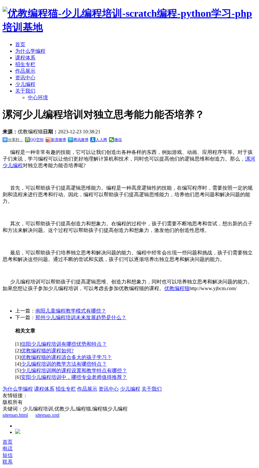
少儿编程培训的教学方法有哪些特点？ (64, 364)
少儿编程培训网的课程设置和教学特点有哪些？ (74, 370)
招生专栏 (25, 64)
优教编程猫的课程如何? (47, 350)
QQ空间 (37, 139)
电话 (8, 448)
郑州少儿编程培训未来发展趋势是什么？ (80, 317)
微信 (118, 139)
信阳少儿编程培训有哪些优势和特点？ (64, 344)
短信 (8, 455)
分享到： (15, 139)
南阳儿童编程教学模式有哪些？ (70, 310)
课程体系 (25, 57)
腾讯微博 (80, 139)
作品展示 (25, 71)
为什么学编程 (30, 51)
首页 (20, 44)
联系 (8, 462)
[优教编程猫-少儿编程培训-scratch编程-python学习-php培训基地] (129, 27)
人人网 (101, 139)
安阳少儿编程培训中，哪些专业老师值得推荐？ (74, 377)
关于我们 (25, 91)
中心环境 (38, 97)
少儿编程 (25, 84)
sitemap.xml (47, 415)
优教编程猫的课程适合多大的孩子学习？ (66, 357)
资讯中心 (25, 77)
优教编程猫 (177, 288)
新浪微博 (58, 139)
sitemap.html (15, 415)
